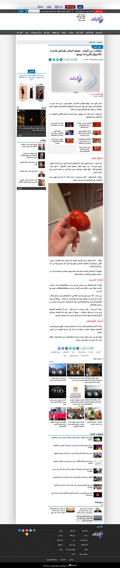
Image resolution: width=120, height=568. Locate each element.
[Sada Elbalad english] (40, 7)
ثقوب (64, 355)
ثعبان (73, 352)
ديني (26, 32)
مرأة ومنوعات (36, 32)
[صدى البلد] (96, 19)
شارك (65, 59)
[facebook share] (61, 59)
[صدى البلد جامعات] (58, 7)
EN (22, 11)
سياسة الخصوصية (51, 559)
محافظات (60, 545)
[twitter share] (57, 59)
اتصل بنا (63, 559)
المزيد (20, 135)
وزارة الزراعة (82, 352)
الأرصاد (98, 352)
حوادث (71, 32)
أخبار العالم (18, 32)
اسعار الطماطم (55, 352)
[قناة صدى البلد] (80, 7)
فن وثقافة (55, 32)
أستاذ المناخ (85, 355)
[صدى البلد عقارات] (49, 7)
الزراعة (91, 352)
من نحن (71, 559)
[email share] (50, 59)
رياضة (64, 32)
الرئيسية (99, 32)
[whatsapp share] (53, 59)
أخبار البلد (79, 32)
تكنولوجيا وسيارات (70, 549)
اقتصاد (85, 549)
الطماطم (65, 352)
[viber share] (62, 348)
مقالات (73, 554)
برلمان (61, 549)
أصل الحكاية (84, 545)
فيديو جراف (72, 545)
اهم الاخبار (89, 32)
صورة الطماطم (73, 355)
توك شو (46, 32)
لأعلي (98, 527)
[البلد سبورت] (70, 7)
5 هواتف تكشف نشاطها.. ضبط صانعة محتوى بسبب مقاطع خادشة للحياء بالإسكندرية (77, 11)
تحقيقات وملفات (83, 554)
